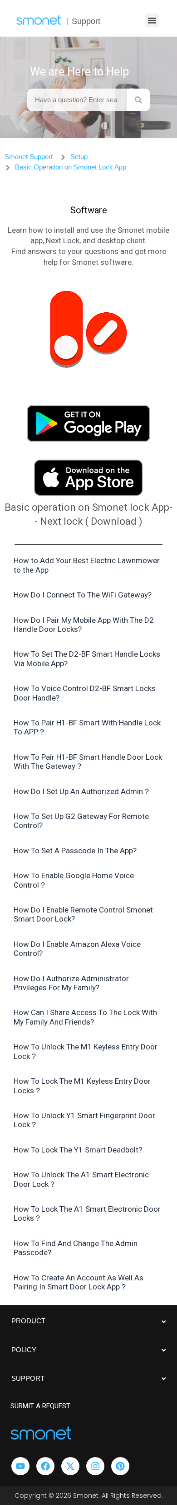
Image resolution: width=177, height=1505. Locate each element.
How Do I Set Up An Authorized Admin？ (82, 791)
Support (86, 21)
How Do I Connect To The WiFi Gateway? (83, 594)
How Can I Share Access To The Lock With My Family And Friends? (85, 1017)
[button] (152, 20)
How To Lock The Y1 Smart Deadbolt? (78, 1149)
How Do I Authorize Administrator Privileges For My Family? (71, 983)
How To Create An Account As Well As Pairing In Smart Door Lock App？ (78, 1282)
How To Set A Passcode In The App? (75, 850)
